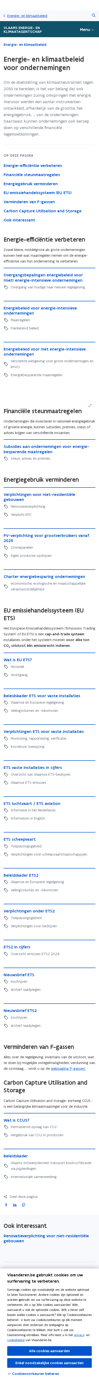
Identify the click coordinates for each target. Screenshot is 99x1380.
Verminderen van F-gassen (29, 201)
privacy (79, 1335)
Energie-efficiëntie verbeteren (33, 165)
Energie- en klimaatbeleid (27, 15)
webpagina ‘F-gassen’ (68, 1068)
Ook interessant (19, 220)
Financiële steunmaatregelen (32, 174)
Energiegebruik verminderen (31, 183)
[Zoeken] (93, 16)
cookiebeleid (16, 1340)
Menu (85, 29)
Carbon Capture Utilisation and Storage (42, 211)
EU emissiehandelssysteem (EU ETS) (38, 192)
